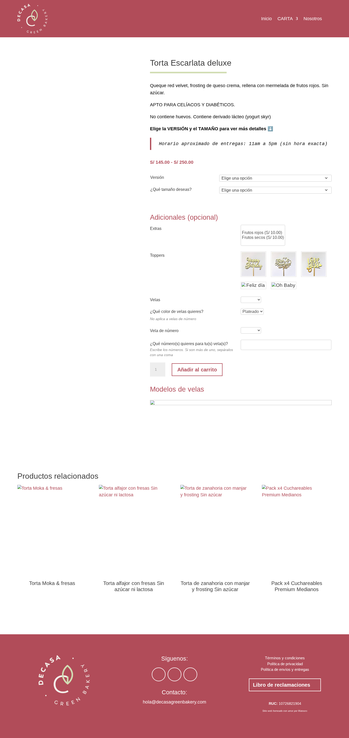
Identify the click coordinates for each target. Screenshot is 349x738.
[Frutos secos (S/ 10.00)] (262, 237)
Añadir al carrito (197, 369)
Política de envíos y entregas (285, 669)
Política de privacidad (285, 664)
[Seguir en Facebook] (190, 674)
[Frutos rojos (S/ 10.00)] (262, 232)
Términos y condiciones (285, 658)
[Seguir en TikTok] (174, 674)
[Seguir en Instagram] (159, 674)
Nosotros (313, 18)
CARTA (285, 18)
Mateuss (302, 711)
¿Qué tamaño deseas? (171, 189)
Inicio (266, 18)
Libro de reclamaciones (281, 685)
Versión (157, 177)
